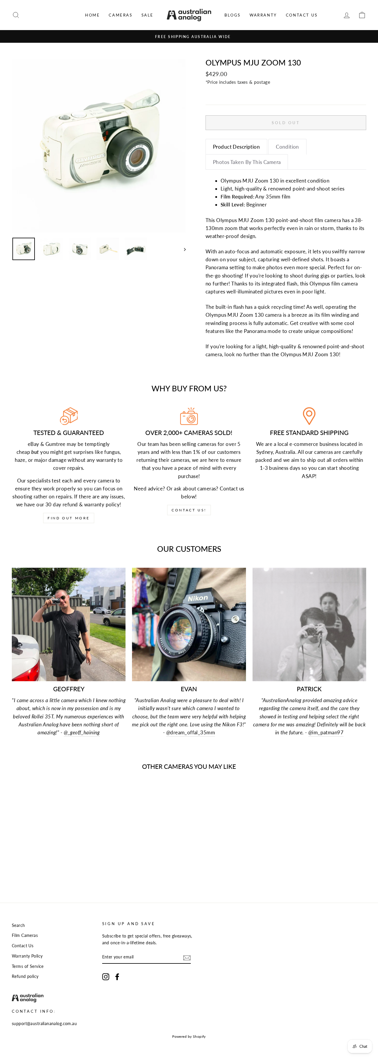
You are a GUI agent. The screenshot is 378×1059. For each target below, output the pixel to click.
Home (92, 15)
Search (18, 925)
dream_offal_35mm (190, 732)
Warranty (263, 15)
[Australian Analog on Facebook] (117, 976)
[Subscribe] (187, 957)
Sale (147, 15)
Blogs (232, 15)
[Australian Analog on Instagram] (105, 976)
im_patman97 (325, 732)
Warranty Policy (27, 955)
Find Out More (69, 518)
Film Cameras (25, 935)
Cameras (120, 15)
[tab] (236, 146)
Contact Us (302, 15)
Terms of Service (28, 966)
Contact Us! (189, 510)
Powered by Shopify (189, 1036)
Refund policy (25, 976)
